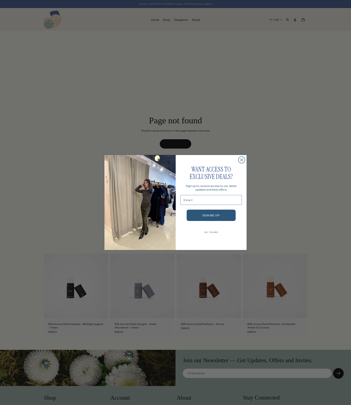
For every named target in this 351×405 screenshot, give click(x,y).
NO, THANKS (211, 232)
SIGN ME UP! (211, 215)
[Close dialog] (241, 160)
